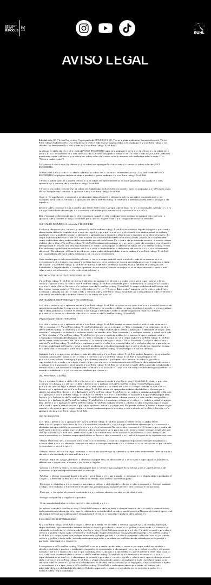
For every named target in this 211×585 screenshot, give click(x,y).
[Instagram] (84, 28)
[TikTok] (127, 28)
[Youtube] (105, 28)
